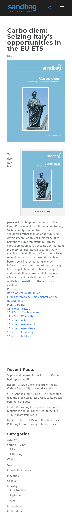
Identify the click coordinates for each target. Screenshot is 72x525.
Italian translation (22, 281)
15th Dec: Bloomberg (20, 332)
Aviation (12, 439)
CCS (9, 464)
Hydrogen (16, 495)
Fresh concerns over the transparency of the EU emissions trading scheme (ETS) (34, 353)
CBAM (10, 459)
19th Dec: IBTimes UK (20, 316)
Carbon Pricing (16, 445)
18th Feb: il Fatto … (19, 308)
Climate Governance (19, 470)
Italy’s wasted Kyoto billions (24, 293)
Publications (14, 511)
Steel (13, 501)
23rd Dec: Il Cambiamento (23, 312)
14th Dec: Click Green (20, 336)
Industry (12, 486)
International (15, 506)
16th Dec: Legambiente (21, 328)
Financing (13, 475)
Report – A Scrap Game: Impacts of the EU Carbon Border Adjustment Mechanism (32, 386)
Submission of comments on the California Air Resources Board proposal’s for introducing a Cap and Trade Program (35, 343)
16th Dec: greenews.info (22, 324)
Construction (18, 490)
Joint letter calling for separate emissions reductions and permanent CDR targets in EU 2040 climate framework (34, 411)
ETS (9, 55)
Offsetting (16, 454)
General (12, 481)
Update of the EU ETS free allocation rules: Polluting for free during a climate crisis (33, 422)
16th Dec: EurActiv (18, 320)
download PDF (42, 211)
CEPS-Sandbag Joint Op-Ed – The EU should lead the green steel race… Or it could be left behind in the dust (34, 397)
